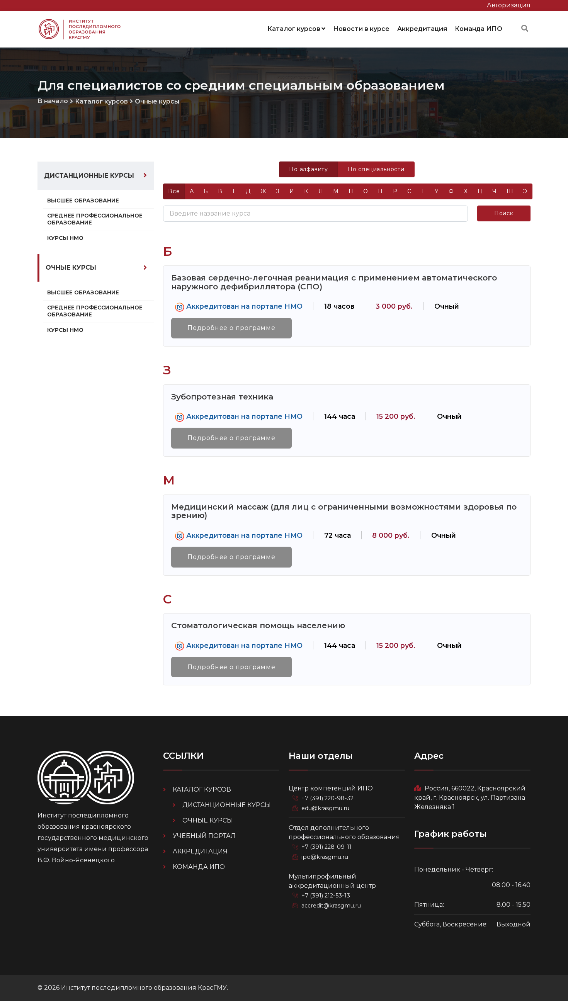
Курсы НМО (65, 238)
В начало (52, 101)
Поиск (504, 213)
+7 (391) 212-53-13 (325, 895)
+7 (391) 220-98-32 (327, 798)
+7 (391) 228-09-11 (326, 846)
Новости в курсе (361, 28)
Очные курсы (157, 101)
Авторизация (509, 5)
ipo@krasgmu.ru (324, 856)
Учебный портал (204, 836)
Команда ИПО (478, 28)
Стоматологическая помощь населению (258, 625)
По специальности (376, 169)
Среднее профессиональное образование (95, 219)
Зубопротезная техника (222, 396)
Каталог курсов (293, 28)
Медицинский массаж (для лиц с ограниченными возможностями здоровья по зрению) (344, 511)
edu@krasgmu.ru (325, 808)
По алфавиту (308, 169)
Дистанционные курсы (89, 175)
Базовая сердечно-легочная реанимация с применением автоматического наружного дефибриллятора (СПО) (334, 282)
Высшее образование (83, 200)
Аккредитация (422, 28)
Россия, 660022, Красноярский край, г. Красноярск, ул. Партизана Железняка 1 (469, 798)
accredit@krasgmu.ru (331, 905)
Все (174, 191)
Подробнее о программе (231, 327)
